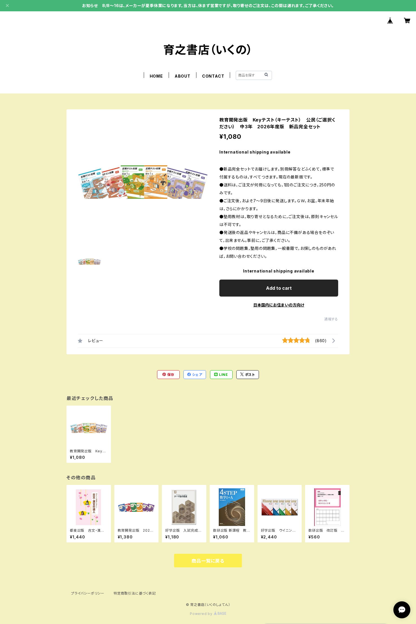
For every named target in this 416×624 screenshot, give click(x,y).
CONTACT (213, 76)
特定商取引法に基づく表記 (134, 593)
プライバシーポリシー (87, 593)
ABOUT (182, 76)
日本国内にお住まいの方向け (278, 305)
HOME (156, 76)
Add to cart (279, 288)
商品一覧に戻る (208, 561)
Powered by (202, 614)
